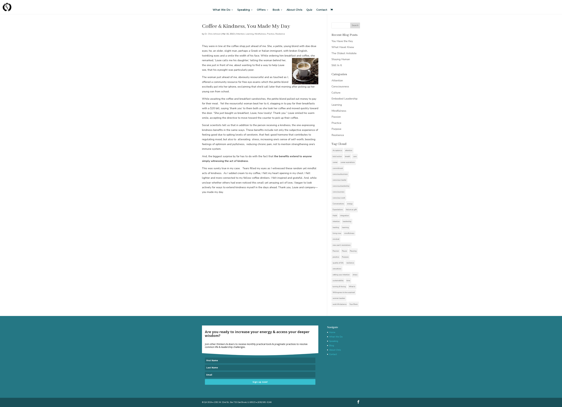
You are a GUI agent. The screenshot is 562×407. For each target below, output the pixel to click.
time (348, 280)
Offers (261, 9)
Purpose (336, 129)
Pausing (353, 251)
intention (336, 221)
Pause (344, 251)
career (335, 162)
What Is (352, 286)
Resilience (280, 33)
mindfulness (349, 233)
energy (350, 204)
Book (276, 9)
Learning (250, 33)
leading (336, 227)
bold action (337, 156)
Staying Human (340, 59)
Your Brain (353, 304)
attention (348, 150)
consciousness (338, 192)
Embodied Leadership (344, 98)
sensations (337, 269)
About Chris (294, 9)
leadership (347, 221)
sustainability (338, 280)
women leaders (339, 298)
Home (332, 332)
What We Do (221, 9)
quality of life (338, 263)
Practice (270, 33)
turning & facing (339, 286)
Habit (335, 215)
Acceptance (337, 150)
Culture (335, 92)
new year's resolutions (342, 245)
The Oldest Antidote (344, 53)
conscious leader (339, 180)
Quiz (309, 9)
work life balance (339, 304)
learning (345, 227)
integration (344, 215)
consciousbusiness (340, 174)
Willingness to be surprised (344, 292)
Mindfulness (260, 33)
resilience (350, 263)
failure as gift (351, 209)
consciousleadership (341, 186)
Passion (336, 117)
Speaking (243, 9)
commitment (338, 168)
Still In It (336, 65)
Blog (331, 345)
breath (347, 156)
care (355, 156)
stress (355, 275)
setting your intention (341, 275)
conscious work (339, 198)
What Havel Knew (342, 47)
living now (337, 233)
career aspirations (348, 162)
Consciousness (340, 86)
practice (336, 257)
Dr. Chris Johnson (213, 33)
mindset (336, 239)
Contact (321, 9)
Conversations (338, 204)
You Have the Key (342, 41)
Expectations (338, 209)
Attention (240, 33)
